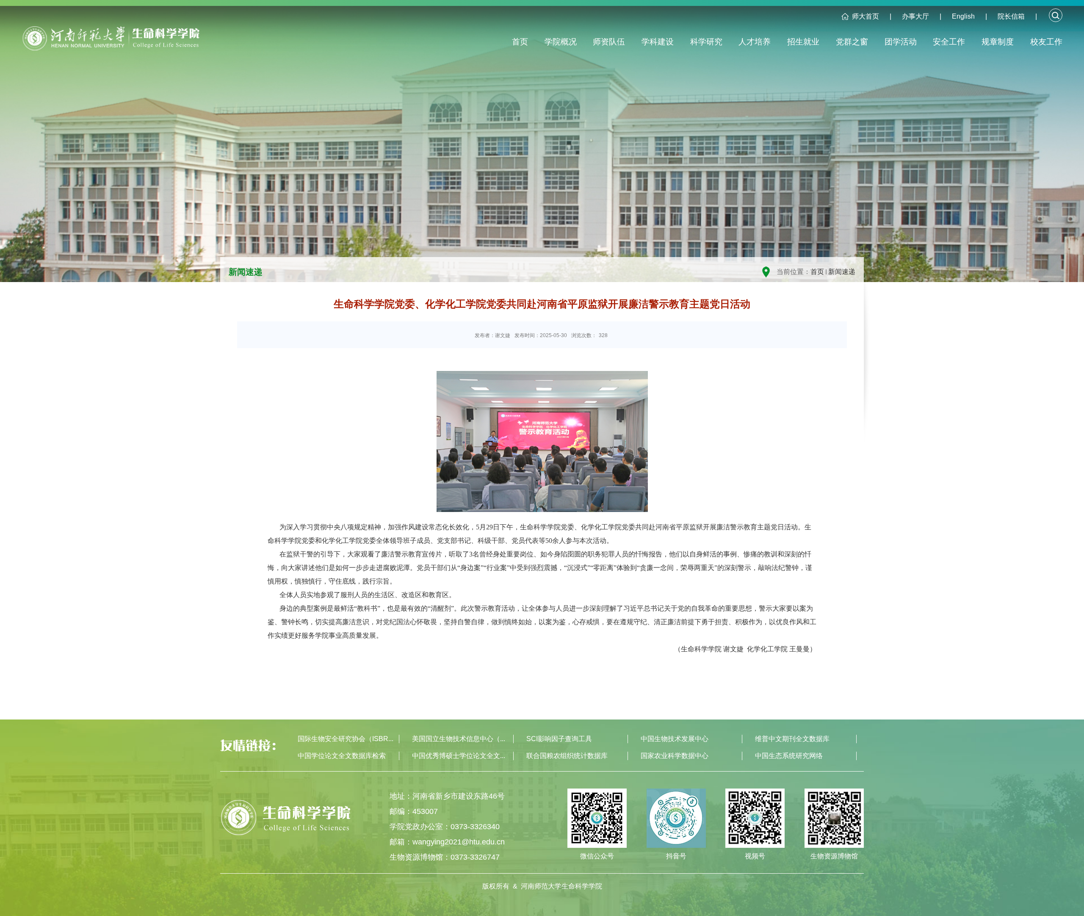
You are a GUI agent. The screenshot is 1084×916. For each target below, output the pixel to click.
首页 (520, 41)
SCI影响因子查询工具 (559, 738)
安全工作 (949, 41)
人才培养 (754, 41)
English (963, 16)
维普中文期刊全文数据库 (792, 738)
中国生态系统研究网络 (789, 755)
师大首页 (865, 16)
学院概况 (561, 41)
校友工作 (1046, 41)
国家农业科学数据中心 (674, 755)
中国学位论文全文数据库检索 (342, 755)
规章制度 (998, 41)
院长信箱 (1011, 16)
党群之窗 (852, 41)
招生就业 (803, 41)
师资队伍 (609, 41)
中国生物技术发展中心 (674, 738)
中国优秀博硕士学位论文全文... (458, 755)
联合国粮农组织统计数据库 (567, 755)
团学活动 (901, 41)
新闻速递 (841, 271)
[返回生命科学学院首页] (110, 42)
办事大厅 (915, 16)
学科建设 (658, 41)
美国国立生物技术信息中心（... (458, 738)
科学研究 (706, 41)
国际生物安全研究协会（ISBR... (345, 738)
